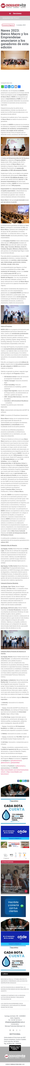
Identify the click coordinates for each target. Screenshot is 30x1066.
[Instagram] (16, 1030)
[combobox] (15, 18)
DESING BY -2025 (15, 1064)
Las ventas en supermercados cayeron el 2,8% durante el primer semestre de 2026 (13, 1005)
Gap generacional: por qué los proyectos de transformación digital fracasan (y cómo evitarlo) (12, 888)
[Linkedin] (10, 1030)
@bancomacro (5, 762)
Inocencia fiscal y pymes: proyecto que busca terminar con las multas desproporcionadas (14, 981)
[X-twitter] (19, 1030)
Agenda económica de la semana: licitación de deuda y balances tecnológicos (13, 997)
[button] (10, 13)
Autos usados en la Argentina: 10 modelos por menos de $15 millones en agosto (15, 989)
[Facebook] (13, 1030)
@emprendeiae (15, 762)
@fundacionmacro (16, 760)
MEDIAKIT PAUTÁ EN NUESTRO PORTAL (15, 1048)
